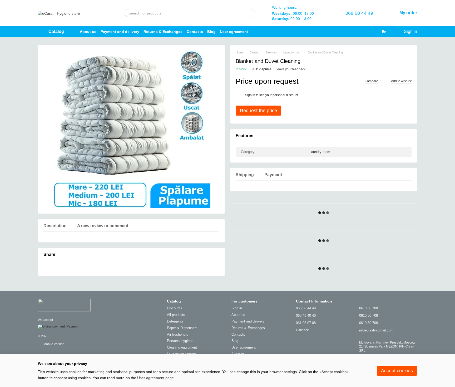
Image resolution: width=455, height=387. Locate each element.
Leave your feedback (290, 69)
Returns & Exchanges (163, 31)
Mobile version (54, 344)
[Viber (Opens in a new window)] (273, 31)
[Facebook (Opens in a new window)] (256, 31)
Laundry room (319, 152)
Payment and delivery (120, 31)
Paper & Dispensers (182, 328)
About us (88, 31)
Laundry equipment (181, 354)
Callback (302, 330)
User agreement (234, 31)
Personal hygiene (180, 341)
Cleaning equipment (182, 347)
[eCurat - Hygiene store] (64, 305)
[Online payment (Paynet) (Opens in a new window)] (58, 327)
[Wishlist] (328, 13)
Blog (211, 31)
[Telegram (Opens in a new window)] (265, 31)
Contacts (195, 31)
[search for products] (251, 13)
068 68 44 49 (359, 13)
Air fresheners (177, 334)
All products (176, 315)
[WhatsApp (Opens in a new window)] (282, 31)
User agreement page (155, 378)
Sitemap (237, 354)
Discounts (174, 308)
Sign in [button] (250, 95)
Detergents (175, 321)
